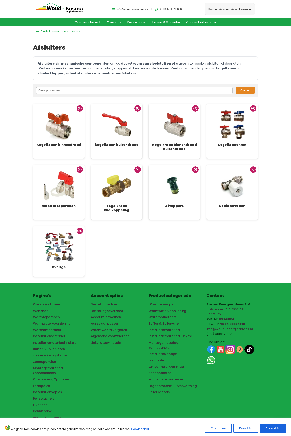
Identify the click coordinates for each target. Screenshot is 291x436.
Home (36, 31)
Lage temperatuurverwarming (173, 386)
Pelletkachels (43, 398)
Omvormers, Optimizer (51, 379)
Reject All (245, 428)
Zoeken (245, 90)
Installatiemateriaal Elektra (55, 342)
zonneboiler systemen (50, 355)
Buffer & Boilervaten (49, 349)
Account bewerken (106, 317)
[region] (145, 427)
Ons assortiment (88, 22)
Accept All (272, 428)
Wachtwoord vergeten (109, 330)
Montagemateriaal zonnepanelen (48, 370)
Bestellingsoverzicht (107, 311)
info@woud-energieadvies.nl (229, 329)
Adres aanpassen (105, 323)
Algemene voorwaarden (110, 336)
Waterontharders (47, 330)
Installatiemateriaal (55, 31)
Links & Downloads (106, 342)
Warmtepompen (46, 317)
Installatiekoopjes (47, 392)
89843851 (226, 319)
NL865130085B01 (232, 324)
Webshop (40, 311)
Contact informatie (201, 22)
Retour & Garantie (166, 22)
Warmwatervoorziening (52, 323)
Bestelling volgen (104, 304)
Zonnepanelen (44, 361)
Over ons (114, 22)
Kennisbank (136, 22)
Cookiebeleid (140, 429)
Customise (218, 428)
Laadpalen (41, 386)
